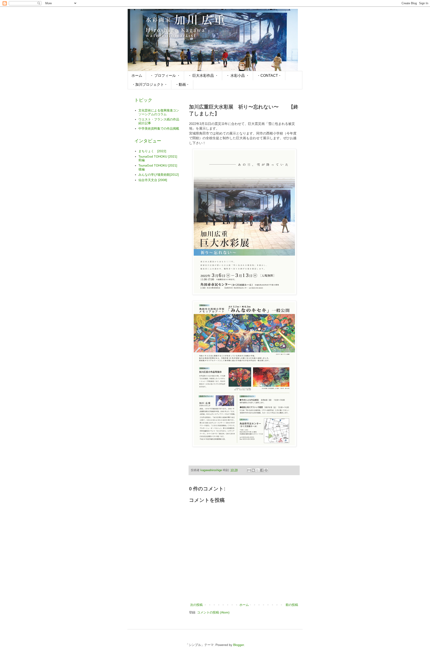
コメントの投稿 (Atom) (213, 612)
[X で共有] (257, 470)
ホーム (136, 75)
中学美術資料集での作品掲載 (158, 128)
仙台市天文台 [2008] (152, 180)
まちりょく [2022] (152, 151)
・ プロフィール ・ (165, 75)
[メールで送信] (249, 470)
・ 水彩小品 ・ (237, 75)
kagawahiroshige (211, 470)
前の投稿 (292, 605)
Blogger (238, 645)
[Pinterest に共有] (266, 470)
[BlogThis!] (253, 470)
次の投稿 (196, 605)
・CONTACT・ (269, 75)
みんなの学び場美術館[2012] (158, 174)
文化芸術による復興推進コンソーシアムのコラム (158, 112)
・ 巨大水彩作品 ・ (203, 75)
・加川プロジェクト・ (150, 84)
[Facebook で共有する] (262, 470)
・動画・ (182, 84)
